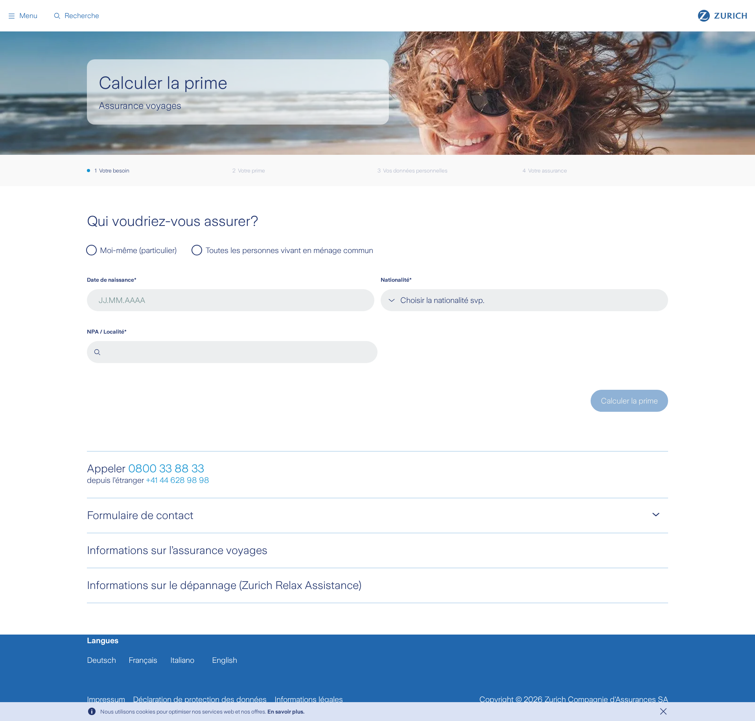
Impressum (106, 699)
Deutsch (101, 660)
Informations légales (308, 699)
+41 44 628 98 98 (177, 480)
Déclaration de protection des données (200, 699)
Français (143, 660)
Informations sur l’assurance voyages (177, 550)
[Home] (722, 15)
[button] (22, 15)
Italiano (182, 660)
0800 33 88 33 (166, 468)
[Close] (663, 711)
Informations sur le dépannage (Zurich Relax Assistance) (224, 585)
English (224, 660)
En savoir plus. (285, 711)
